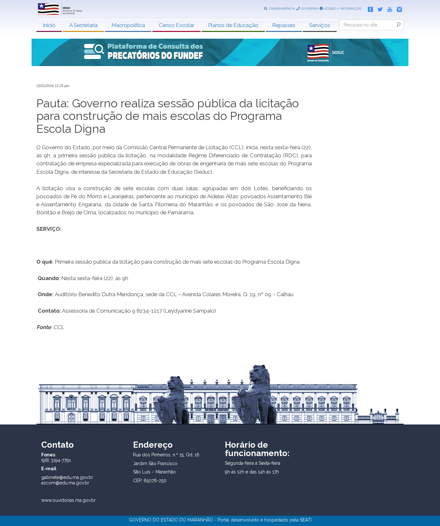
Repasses (283, 25)
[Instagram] (398, 8)
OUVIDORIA (309, 8)
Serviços (319, 25)
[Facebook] (369, 8)
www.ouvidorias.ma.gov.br (68, 500)
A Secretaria (83, 25)
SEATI (305, 519)
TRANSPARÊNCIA (281, 8)
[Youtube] (388, 8)
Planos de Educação (233, 25)
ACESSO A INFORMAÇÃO (342, 8)
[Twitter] (378, 8)
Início (49, 25)
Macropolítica (128, 25)
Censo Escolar (176, 25)
